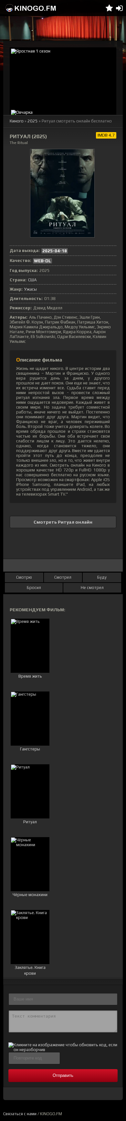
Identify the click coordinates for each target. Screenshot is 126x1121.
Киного (17, 121)
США (32, 279)
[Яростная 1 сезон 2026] (63, 78)
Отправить (63, 1075)
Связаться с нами (20, 1113)
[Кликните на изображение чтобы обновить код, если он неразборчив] (63, 1049)
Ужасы (30, 289)
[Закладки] (109, 8)
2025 (32, 121)
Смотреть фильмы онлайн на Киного (30, 8)
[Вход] (119, 8)
